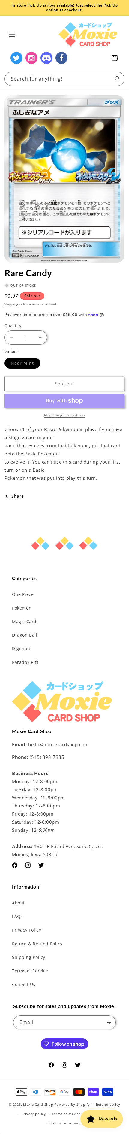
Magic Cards (25, 621)
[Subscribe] (109, 1022)
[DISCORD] (46, 58)
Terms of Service (30, 971)
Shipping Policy (28, 957)
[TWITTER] (16, 58)
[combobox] (64, 79)
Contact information (67, 1123)
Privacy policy (33, 1113)
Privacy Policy (26, 930)
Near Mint (25, 364)
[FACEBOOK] (62, 58)
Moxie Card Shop (38, 1104)
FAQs (17, 916)
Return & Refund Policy (37, 944)
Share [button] (17, 496)
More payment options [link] (64, 415)
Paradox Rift (25, 662)
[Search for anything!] (117, 78)
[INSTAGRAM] (32, 58)
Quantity (12, 325)
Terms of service (66, 1113)
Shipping (11, 304)
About (18, 903)
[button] (12, 34)
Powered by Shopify (72, 1104)
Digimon (21, 648)
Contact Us (23, 984)
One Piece (23, 594)
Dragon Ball (25, 635)
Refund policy (108, 1104)
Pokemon (22, 608)
